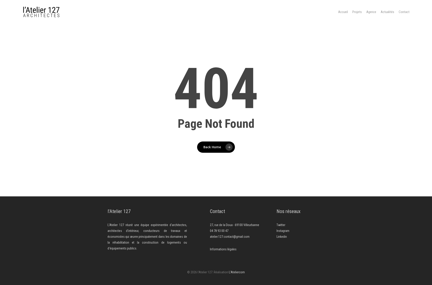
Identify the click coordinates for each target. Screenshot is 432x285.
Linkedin (282, 236)
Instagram (283, 231)
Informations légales (223, 249)
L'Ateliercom (237, 272)
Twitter (281, 225)
